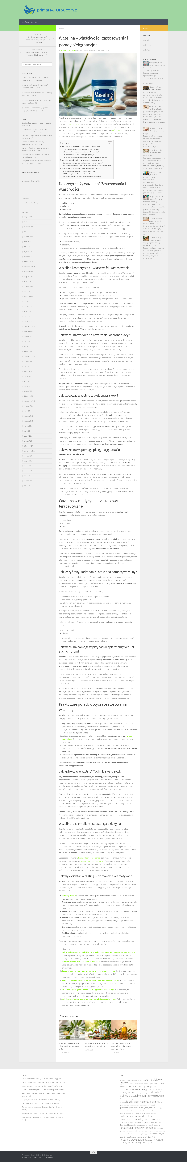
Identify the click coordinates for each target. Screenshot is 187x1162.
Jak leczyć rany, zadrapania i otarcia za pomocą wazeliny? (84, 163)
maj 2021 (27, 366)
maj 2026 (27, 232)
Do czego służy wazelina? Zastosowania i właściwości (81, 146)
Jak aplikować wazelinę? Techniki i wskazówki (80, 171)
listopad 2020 (28, 396)
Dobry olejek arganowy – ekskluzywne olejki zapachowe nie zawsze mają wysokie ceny (98, 952)
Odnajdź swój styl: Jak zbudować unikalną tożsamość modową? (153, 199)
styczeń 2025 (28, 306)
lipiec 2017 (27, 466)
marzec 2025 (28, 301)
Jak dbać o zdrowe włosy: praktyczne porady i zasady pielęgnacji (89, 999)
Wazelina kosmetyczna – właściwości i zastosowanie (82, 149)
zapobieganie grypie (142, 1142)
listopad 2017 (28, 446)
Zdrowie (148, 45)
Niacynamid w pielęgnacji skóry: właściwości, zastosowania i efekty (70, 1046)
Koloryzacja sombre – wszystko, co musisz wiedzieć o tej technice (90, 980)
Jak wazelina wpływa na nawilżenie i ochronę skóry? (82, 152)
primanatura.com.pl (68, 51)
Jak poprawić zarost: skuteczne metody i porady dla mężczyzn (153, 89)
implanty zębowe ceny (133, 1089)
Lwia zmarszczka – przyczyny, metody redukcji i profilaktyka (42, 1086)
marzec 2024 (28, 321)
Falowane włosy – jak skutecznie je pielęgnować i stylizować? (88, 989)
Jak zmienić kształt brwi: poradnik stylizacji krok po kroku (41, 1103)
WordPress (33, 1157)
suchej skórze (74, 124)
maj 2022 (27, 341)
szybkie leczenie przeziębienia (137, 1138)
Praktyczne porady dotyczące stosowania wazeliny (81, 168)
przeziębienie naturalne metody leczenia (145, 1125)
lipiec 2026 (27, 222)
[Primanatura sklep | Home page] (51, 9)
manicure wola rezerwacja (131, 1110)
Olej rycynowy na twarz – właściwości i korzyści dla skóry (41, 1100)
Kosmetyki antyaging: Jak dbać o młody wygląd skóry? (153, 152)
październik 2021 (29, 356)
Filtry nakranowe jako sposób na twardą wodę (81, 961)
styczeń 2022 (28, 346)
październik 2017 (29, 451)
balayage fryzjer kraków (125, 1080)
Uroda (61, 28)
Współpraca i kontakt (29, 22)
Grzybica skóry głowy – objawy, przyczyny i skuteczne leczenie (88, 971)
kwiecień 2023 (28, 331)
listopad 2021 (28, 351)
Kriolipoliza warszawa (149, 1099)
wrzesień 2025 (28, 272)
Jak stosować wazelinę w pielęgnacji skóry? (79, 155)
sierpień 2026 (28, 217)
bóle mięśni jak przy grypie (138, 1080)
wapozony (150, 1140)
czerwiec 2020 (28, 406)
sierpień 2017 (28, 461)
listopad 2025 (28, 262)
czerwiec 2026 (28, 227)
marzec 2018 (28, 426)
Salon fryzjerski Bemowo (128, 1131)
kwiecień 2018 (28, 421)
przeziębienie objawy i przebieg (138, 1127)
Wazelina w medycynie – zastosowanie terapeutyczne (82, 160)
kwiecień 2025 (28, 296)
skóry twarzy (117, 130)
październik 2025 (29, 267)
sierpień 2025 (28, 277)
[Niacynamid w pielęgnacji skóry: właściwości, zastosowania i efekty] (72, 1030)
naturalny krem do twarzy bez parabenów (140, 1121)
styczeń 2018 (28, 436)
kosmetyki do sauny (128, 1099)
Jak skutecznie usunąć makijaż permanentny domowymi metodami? (44, 1082)
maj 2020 (27, 411)
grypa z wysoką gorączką (142, 1086)
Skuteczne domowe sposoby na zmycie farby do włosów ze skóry (152, 221)
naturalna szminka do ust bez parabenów (137, 1117)
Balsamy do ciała (69, 895)
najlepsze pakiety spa (151, 1113)
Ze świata (148, 50)
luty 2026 (27, 247)
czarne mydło (131, 1083)
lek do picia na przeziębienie (142, 1101)
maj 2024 (27, 316)
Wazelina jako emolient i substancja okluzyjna (80, 174)
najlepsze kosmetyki (138, 1113)
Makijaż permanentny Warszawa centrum (139, 1105)
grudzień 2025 (28, 257)
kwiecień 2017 (28, 481)
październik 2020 (29, 401)
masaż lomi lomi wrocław (143, 1110)
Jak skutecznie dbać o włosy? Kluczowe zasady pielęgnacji (41, 1079)
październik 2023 (29, 326)
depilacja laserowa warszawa (141, 1083)
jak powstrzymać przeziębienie (142, 1093)
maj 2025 (27, 291)
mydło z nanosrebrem (125, 1113)
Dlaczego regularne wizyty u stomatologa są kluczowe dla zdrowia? (154, 65)
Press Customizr (50, 1157)
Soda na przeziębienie (138, 1137)
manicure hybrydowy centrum (144, 1108)
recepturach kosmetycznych (92, 861)
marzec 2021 (28, 376)
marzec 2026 (28, 242)
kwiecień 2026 (28, 237)
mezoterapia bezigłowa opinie (157, 1110)
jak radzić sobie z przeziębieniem (140, 1094)
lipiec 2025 (27, 282)
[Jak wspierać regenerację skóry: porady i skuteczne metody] (98, 1030)
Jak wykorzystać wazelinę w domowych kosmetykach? (83, 176)
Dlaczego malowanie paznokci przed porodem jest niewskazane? (43, 1090)
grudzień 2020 (28, 391)
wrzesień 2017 (28, 456)
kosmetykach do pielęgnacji (89, 858)
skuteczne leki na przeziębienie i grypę (139, 1134)
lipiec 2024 (27, 311)
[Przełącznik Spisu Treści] (108, 143)
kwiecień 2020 (28, 416)
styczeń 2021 (28, 386)
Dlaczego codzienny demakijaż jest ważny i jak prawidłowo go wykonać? (153, 109)
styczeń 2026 (28, 252)
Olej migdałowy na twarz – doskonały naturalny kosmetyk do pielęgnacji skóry (122, 1046)
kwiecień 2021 (28, 371)
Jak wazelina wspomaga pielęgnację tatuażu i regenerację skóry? (86, 157)
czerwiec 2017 (28, 471)
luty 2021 (27, 381)
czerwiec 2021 (28, 361)
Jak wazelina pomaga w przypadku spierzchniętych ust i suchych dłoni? (88, 166)
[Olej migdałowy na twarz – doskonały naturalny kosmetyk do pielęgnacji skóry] (124, 1030)
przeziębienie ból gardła (139, 1122)
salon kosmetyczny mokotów (145, 1131)
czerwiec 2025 (28, 287)
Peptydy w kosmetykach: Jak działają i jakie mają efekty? (154, 130)
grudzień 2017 (28, 441)
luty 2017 (27, 486)
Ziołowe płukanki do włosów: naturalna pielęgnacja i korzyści (42, 1113)
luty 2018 (27, 431)
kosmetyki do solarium (138, 1099)
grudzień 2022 (28, 336)
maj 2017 (27, 476)
